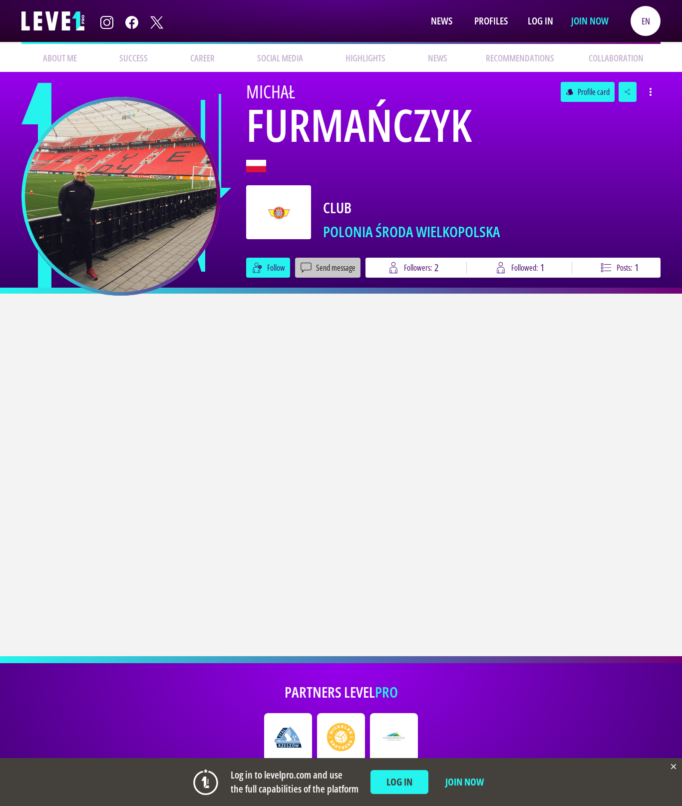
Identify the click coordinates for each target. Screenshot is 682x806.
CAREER (202, 58)
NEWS (437, 58)
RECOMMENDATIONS (520, 58)
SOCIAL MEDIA (280, 58)
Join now (590, 20)
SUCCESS (133, 58)
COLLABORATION (616, 58)
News (441, 20)
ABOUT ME (60, 58)
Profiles (491, 20)
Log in (540, 20)
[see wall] (120, 196)
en (646, 21)
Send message (335, 267)
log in (399, 782)
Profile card (588, 91)
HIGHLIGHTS (365, 58)
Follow (276, 267)
